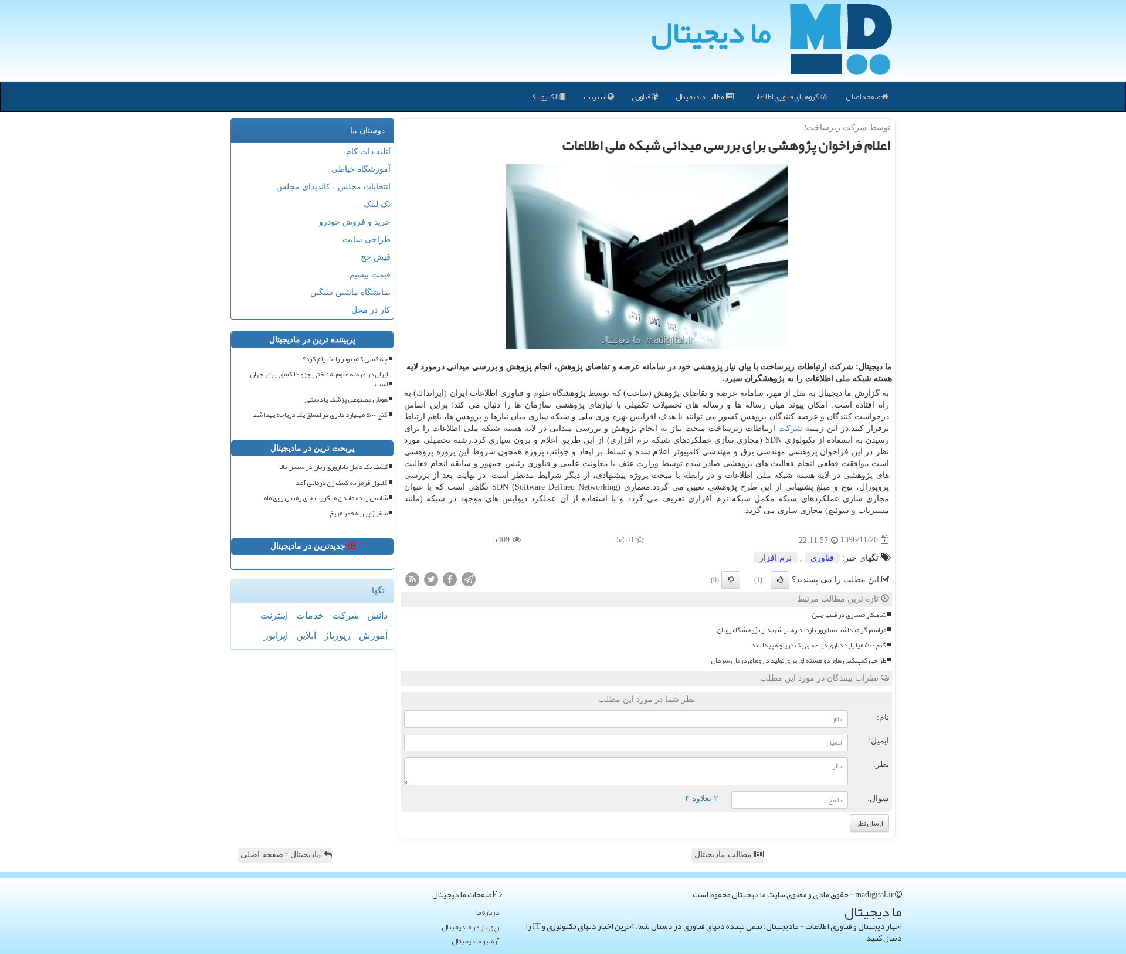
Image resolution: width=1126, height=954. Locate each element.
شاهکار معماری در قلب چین (849, 615)
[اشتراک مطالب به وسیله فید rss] (412, 578)
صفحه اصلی (863, 96)
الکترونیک (544, 96)
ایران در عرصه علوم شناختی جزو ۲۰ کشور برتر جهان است (319, 379)
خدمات (310, 615)
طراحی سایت (366, 239)
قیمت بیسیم (370, 274)
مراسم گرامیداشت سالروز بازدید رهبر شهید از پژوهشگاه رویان (801, 630)
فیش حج (376, 257)
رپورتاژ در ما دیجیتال (470, 927)
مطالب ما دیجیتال (700, 96)
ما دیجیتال (711, 32)
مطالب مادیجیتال (724, 854)
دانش (377, 615)
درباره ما (487, 912)
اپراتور (276, 635)
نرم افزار (775, 558)
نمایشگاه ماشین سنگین (350, 292)
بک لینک (377, 204)
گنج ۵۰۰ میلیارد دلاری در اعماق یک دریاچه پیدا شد (818, 645)
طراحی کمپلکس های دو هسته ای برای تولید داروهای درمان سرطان (798, 660)
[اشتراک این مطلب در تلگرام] (468, 578)
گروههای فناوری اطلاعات (785, 96)
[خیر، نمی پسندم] (730, 580)
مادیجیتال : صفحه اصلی (282, 854)
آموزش (373, 635)
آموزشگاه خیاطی (361, 169)
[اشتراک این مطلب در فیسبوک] (450, 578)
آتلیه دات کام (368, 151)
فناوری (642, 96)
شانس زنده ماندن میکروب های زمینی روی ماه (326, 498)
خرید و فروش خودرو (355, 222)
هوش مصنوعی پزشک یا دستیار (345, 399)
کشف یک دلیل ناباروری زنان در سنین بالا (333, 467)
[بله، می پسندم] (780, 580)
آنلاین (306, 635)
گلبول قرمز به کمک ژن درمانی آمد (342, 483)
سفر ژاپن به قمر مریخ (359, 513)
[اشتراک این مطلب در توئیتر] (431, 578)
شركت (790, 428)
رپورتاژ (337, 635)
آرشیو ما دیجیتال (475, 941)
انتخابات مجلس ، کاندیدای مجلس (333, 186)
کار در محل (371, 309)
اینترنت (596, 96)
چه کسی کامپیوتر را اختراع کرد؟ (345, 359)
